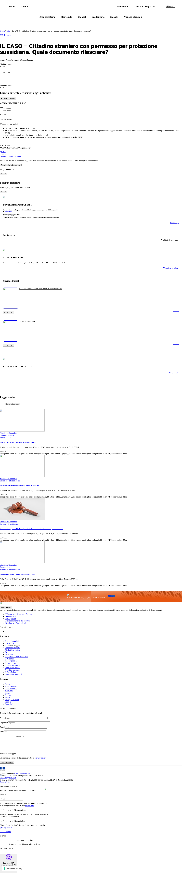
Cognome (4, 723)
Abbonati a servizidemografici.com (18, 614)
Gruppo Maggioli (12, 641)
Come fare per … (42, 23)
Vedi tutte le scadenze (169, 240)
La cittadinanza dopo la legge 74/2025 (73, 23)
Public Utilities (10, 661)
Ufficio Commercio (12, 665)
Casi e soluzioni (122, 23)
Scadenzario (98, 17)
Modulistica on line (12, 650)
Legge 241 (9, 704)
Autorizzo (7, 810)
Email (2, 727)
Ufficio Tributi (10, 672)
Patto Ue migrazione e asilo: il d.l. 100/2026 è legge (18, 574)
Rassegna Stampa (12, 700)
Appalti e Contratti (12, 670)
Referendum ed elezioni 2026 (147, 23)
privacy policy (40, 758)
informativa (29, 806)
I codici (8, 702)
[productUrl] (10, 308)
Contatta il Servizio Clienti (10, 156)
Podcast (8, 695)
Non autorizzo (20, 810)
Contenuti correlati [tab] (12, 404)
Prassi (7, 693)
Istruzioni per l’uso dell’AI (15, 623)
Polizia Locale (10, 663)
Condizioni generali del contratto (17, 621)
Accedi (3, 174)
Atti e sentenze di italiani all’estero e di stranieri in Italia (40, 289)
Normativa (9, 691)
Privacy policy (10, 619)
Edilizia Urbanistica (12, 668)
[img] (46, 789)
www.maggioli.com (22, 773)
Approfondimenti (11, 686)
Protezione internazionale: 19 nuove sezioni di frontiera (19, 486)
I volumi (8, 652)
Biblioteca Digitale (12, 648)
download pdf (5, 832)
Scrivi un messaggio (8, 754)
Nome (2, 718)
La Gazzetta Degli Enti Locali (16, 657)
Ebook (7, 697)
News (7, 684)
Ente (2, 732)
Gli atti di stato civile (27, 321)
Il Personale (9, 659)
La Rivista (9, 654)
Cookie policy (10, 616)
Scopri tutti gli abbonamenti (11, 165)
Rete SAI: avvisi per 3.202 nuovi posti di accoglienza (18, 442)
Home (2, 31)
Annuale (4, 98)
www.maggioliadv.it (8, 778)
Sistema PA (9, 643)
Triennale (12, 98)
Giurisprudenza (11, 688)
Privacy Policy (5, 782)
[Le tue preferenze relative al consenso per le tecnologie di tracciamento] (13, 868)
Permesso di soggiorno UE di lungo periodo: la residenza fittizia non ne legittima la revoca (31, 529)
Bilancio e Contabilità (13, 674)
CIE (8, 31)
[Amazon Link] (176, 312)
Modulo (3, 152)
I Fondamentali (102, 23)
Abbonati (111, 596)
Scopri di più (8, 211)
